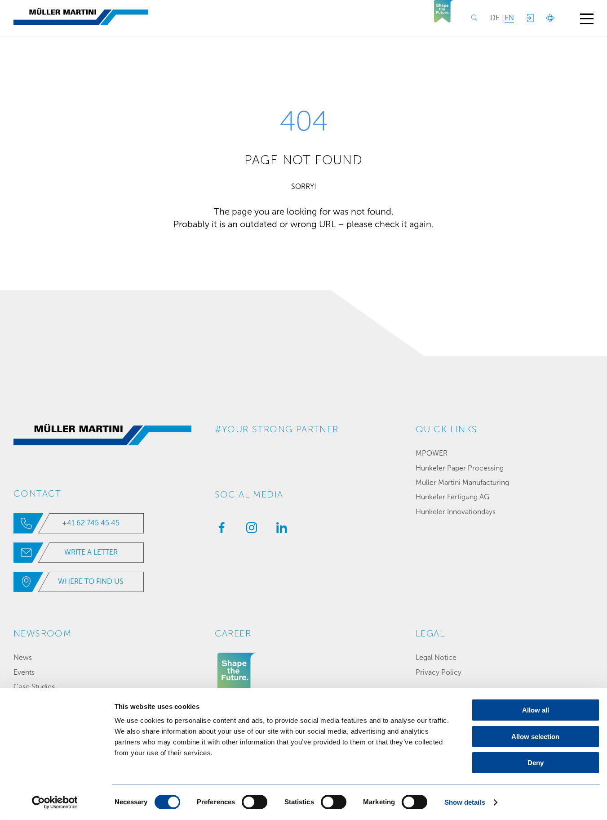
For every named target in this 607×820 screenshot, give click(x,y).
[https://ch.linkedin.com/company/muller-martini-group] (279, 530)
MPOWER (431, 453)
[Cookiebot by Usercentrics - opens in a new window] (54, 802)
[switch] (254, 802)
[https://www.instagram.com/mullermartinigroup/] (249, 530)
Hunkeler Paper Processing (460, 468)
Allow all (535, 710)
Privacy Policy (438, 672)
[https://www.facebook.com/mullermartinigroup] (219, 530)
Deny (535, 762)
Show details (464, 802)
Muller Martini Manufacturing (462, 482)
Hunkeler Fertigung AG (452, 497)
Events (24, 672)
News (22, 657)
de (495, 18)
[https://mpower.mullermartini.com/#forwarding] (529, 17)
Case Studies (34, 686)
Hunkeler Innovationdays (456, 511)
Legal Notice (436, 657)
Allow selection (535, 736)
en (509, 18)
